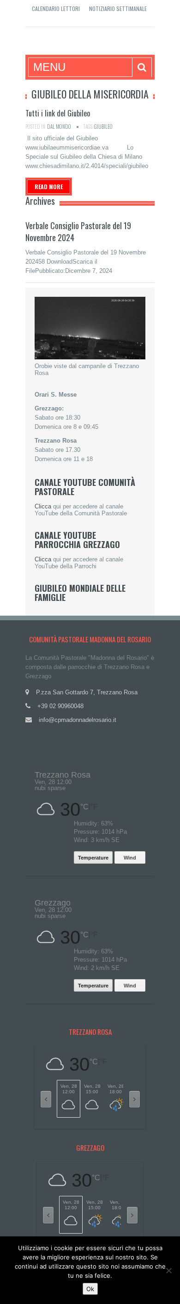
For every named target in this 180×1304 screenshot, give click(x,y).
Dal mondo (59, 126)
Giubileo (103, 126)
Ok (90, 1288)
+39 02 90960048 (60, 706)
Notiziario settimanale (118, 8)
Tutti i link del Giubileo (57, 113)
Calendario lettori (56, 8)
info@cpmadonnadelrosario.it (77, 719)
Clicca (43, 506)
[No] (168, 1270)
